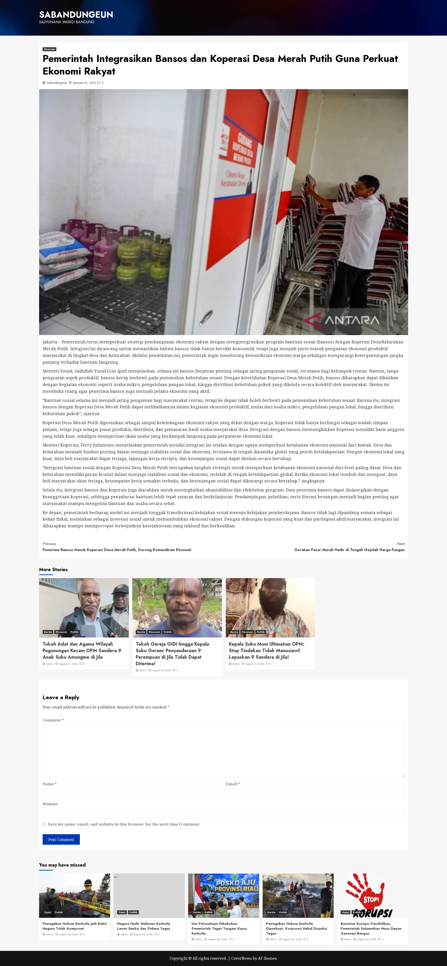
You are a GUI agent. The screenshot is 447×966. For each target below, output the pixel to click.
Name (50, 783)
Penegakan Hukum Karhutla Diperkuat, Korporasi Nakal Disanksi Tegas (296, 928)
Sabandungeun (57, 83)
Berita (48, 632)
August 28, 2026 (68, 934)
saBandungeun (76, 14)
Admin (50, 664)
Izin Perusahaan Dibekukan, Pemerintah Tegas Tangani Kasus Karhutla (219, 928)
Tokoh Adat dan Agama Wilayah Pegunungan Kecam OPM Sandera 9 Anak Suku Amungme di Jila (82, 651)
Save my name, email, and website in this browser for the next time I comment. (124, 824)
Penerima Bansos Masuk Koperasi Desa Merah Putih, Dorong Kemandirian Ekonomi (117, 546)
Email (233, 783)
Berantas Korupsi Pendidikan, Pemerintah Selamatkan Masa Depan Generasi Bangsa (371, 928)
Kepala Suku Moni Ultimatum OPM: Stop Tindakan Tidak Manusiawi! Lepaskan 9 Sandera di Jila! (266, 651)
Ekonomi (49, 49)
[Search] (405, 41)
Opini (47, 912)
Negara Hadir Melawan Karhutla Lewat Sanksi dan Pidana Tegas (143, 926)
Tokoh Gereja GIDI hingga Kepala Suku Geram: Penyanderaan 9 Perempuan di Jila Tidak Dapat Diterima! (172, 654)
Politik (74, 632)
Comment (53, 720)
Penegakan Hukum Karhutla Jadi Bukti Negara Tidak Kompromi (75, 926)
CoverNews (241, 958)
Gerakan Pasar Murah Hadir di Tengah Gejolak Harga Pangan (349, 546)
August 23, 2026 (68, 664)
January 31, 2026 (84, 83)
